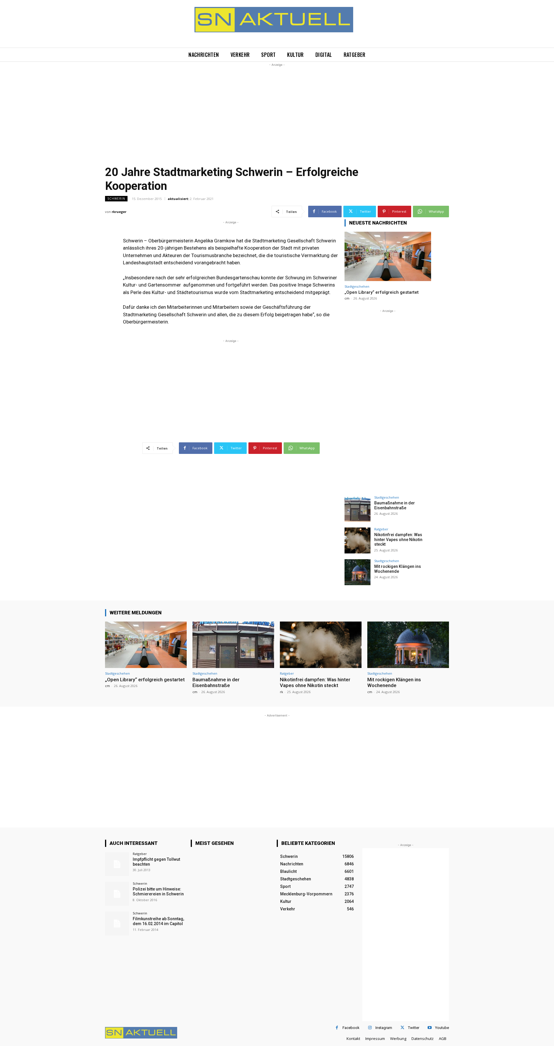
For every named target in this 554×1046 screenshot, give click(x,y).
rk (281, 692)
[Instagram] (370, 1028)
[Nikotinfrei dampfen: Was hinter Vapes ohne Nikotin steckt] (357, 540)
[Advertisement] (277, 108)
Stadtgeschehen (357, 286)
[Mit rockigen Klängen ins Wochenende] (357, 572)
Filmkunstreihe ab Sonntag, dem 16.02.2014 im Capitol (158, 921)
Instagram (383, 1028)
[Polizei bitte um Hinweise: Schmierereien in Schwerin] (117, 894)
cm (347, 298)
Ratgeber (381, 529)
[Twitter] (402, 1028)
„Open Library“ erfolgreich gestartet (382, 292)
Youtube (442, 1028)
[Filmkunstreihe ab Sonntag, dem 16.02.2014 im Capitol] (117, 923)
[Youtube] (429, 1028)
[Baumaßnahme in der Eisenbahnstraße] (357, 509)
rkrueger (119, 211)
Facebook (351, 1028)
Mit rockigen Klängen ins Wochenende (397, 569)
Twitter (413, 1028)
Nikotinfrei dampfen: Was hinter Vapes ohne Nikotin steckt (398, 539)
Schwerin (116, 199)
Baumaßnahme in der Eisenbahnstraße (394, 505)
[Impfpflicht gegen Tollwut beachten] (117, 864)
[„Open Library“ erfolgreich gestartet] (388, 256)
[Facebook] (337, 1028)
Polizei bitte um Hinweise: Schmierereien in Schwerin (158, 891)
